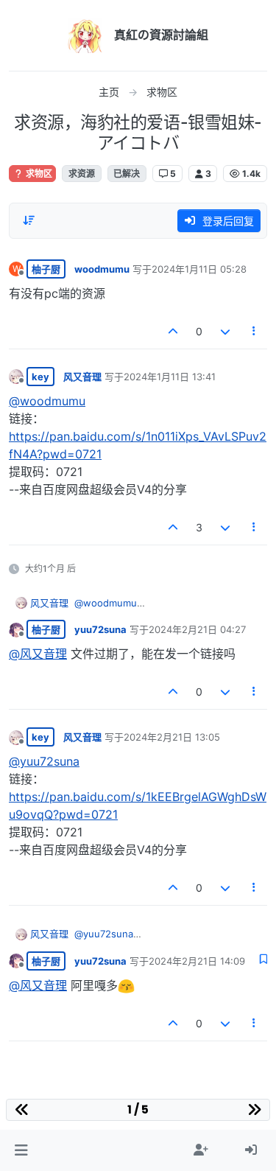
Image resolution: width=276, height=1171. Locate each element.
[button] (21, 1150)
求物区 (38, 173)
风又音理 (82, 376)
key (40, 376)
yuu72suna (100, 629)
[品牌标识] (85, 35)
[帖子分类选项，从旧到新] (28, 220)
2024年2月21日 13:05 (172, 737)
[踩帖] (225, 331)
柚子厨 (46, 269)
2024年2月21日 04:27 (197, 629)
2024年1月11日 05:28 (199, 269)
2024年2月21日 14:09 (197, 961)
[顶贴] (173, 331)
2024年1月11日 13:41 (170, 376)
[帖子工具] (254, 331)
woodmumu (102, 269)
